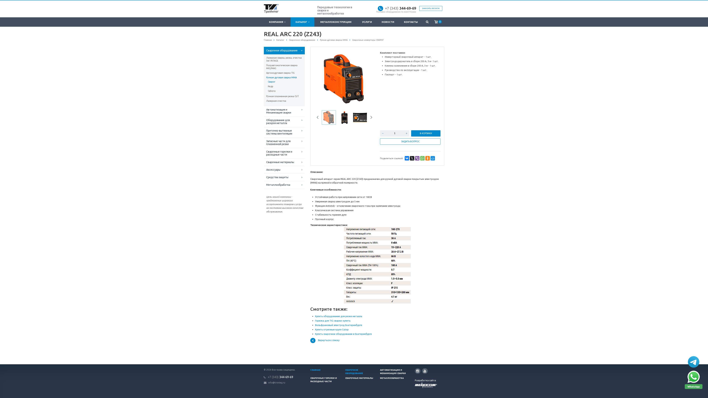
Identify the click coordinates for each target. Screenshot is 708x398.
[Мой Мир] (433, 158)
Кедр (270, 86)
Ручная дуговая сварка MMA (281, 77)
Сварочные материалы (280, 162)
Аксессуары (273, 169)
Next (368, 78)
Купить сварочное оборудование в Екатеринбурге (343, 334)
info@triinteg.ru (276, 382)
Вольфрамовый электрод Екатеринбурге (338, 325)
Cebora (271, 91)
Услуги (367, 22)
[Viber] (417, 158)
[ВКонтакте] (407, 158)
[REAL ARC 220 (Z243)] (344, 78)
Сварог (271, 82)
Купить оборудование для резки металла (338, 316)
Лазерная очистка (276, 101)
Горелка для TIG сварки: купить (332, 320)
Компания (276, 22)
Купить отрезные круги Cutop (332, 329)
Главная (315, 370)
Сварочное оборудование (282, 50)
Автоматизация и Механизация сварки (278, 111)
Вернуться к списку (328, 340)
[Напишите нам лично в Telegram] (693, 362)
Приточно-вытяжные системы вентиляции (279, 132)
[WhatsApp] (422, 158)
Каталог (302, 22)
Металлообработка (278, 184)
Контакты (411, 22)
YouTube (425, 371)
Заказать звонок (431, 8)
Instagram (418, 371)
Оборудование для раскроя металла (278, 122)
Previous (321, 78)
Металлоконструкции (335, 22)
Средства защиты (277, 177)
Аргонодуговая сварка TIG (280, 73)
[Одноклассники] (427, 158)
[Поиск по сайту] (427, 22)
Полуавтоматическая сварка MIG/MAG (281, 66)
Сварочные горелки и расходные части (279, 153)
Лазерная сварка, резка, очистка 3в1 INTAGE (284, 59)
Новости (388, 22)
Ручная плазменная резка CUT (282, 96)
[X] (412, 158)
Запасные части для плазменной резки (278, 143)
